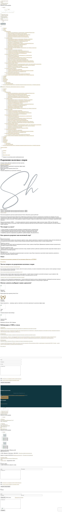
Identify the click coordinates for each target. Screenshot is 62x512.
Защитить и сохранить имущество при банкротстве (18, 36)
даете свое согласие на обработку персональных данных (10, 380)
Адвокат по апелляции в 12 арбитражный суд (17, 44)
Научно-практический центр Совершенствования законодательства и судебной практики (21, 84)
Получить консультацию (5, 164)
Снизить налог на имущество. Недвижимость (17, 53)
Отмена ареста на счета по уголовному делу (17, 71)
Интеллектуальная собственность (12, 72)
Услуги (4, 30)
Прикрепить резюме (19, 497)
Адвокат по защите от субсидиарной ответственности (19, 34)
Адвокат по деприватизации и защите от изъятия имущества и (21, 43)
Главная (4, 28)
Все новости (3, 346)
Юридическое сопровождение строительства (17, 58)
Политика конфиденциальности (25, 453)
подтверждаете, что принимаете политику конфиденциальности (11, 378)
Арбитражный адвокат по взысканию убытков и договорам (20, 39)
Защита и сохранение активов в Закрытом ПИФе (18, 67)
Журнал (4, 78)
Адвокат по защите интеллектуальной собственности (19, 73)
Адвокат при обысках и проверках (15, 69)
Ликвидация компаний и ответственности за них (18, 35)
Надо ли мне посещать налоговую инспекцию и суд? (11, 272)
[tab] (31, 266)
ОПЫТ (4, 77)
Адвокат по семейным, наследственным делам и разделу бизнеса (21, 65)
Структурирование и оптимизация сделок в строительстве (20, 57)
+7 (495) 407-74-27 (4, 1)
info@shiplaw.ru (3, 4)
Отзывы (4, 75)
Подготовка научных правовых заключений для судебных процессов (22, 47)
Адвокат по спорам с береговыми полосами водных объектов (20, 60)
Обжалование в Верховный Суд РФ (15, 46)
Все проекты (3, 261)
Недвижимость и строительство (12, 54)
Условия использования (28, 455)
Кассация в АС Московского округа (15, 42)
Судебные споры (8, 37)
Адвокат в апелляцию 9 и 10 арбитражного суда (18, 41)
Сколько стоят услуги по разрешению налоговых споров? (12, 277)
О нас (4, 29)
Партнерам (5, 79)
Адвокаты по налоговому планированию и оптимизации (19, 52)
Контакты (5, 80)
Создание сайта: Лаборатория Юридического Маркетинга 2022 (8, 458)
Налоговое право (8, 48)
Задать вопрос (3, 212)
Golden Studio (3, 460)
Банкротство (8, 31)
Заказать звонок (3, 16)
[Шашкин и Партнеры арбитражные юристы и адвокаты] (7, 12)
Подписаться (3, 403)
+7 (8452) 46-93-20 (4, 3)
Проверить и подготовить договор (15, 66)
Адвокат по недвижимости (13, 56)
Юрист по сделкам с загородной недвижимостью (18, 59)
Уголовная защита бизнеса (10, 68)
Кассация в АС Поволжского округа (15, 45)
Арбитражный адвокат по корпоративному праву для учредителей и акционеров (24, 64)
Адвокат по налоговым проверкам (15, 49)
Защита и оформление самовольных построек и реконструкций (21, 61)
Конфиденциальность (17, 455)
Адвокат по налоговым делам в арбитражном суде (18, 50)
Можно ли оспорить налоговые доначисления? (10, 266)
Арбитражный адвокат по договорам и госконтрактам (19, 40)
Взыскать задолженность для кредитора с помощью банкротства (21, 32)
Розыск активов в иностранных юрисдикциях (17, 33)
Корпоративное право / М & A (11, 62)
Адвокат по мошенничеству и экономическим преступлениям (20, 70)
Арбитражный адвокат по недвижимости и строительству (20, 55)
